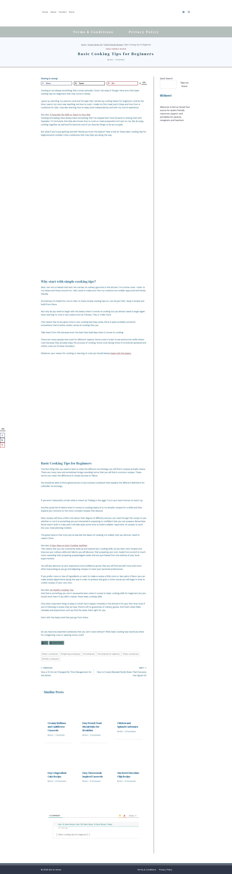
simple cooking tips (50, 659)
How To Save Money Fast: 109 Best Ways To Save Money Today (85, 824)
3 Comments (95, 735)
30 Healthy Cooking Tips (61, 590)
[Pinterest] (183, 12)
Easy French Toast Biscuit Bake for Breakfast (92, 726)
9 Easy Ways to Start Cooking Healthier (68, 545)
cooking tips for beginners (109, 654)
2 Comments (95, 781)
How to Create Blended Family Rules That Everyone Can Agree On (121, 672)
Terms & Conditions (93, 32)
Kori (111, 60)
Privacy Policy (144, 32)
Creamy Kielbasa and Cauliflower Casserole (57, 726)
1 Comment (119, 60)
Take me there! (184, 84)
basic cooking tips (50, 654)
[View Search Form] (189, 12)
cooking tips (89, 654)
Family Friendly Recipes (116, 49)
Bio (45, 643)
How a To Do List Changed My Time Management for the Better (66, 672)
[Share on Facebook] (2, 435)
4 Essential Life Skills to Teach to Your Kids (70, 114)
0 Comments (130, 731)
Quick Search (166, 78)
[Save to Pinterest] (2, 445)
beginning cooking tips (70, 654)
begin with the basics (121, 353)
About (53, 12)
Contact (63, 12)
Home (45, 12)
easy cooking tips (130, 654)
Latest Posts (57, 643)
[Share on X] (2, 440)
